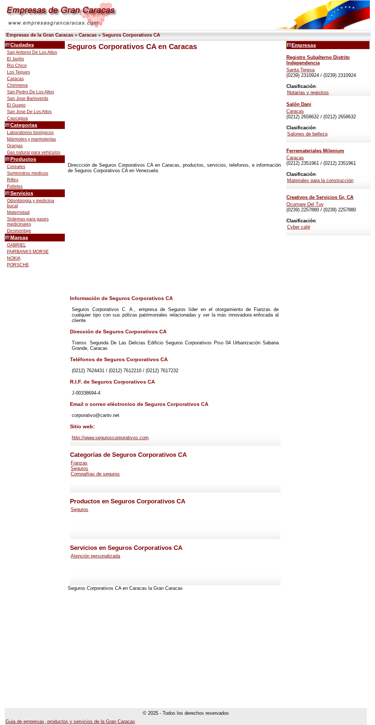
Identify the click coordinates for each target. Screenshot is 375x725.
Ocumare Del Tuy (305, 204)
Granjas (15, 145)
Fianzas (79, 463)
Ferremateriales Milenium (315, 150)
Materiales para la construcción (320, 180)
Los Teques (18, 72)
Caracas (15, 78)
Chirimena (17, 85)
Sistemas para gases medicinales (28, 222)
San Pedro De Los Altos (30, 92)
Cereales (16, 166)
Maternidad (18, 212)
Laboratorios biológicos (30, 132)
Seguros (79, 468)
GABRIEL (16, 245)
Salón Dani (298, 104)
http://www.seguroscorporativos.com (110, 437)
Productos (23, 159)
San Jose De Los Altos (29, 111)
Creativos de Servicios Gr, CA (319, 197)
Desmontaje (19, 230)
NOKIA (14, 258)
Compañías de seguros (95, 474)
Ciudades (22, 45)
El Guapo (16, 105)
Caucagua (17, 118)
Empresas (304, 45)
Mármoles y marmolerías (31, 139)
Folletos (15, 186)
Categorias (23, 125)
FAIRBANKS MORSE (28, 251)
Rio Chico (17, 65)
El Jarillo (15, 59)
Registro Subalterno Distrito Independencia (318, 60)
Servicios (21, 193)
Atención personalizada (95, 556)
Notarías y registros (308, 92)
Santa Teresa (300, 70)
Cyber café (298, 227)
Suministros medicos (27, 173)
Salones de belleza (307, 134)
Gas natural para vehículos (33, 152)
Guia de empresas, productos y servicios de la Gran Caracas (70, 721)
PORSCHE (18, 264)
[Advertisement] (174, 106)
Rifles (12, 179)
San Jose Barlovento (27, 98)
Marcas (19, 237)
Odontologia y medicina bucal (30, 203)
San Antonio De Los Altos (32, 52)
